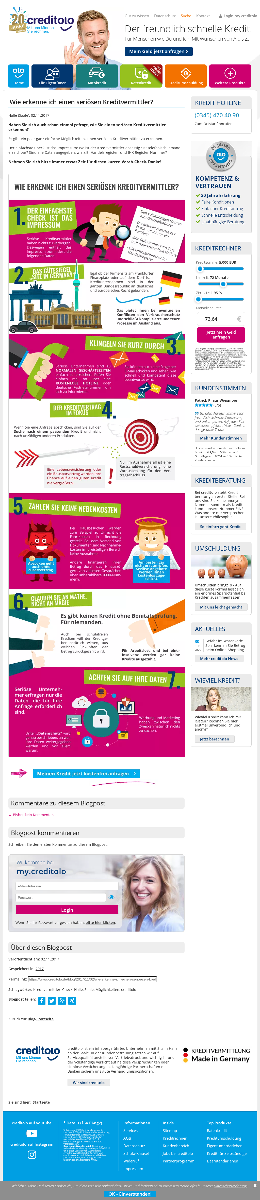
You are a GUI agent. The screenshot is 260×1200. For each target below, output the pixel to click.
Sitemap (170, 1130)
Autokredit (97, 82)
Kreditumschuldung (186, 82)
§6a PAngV (91, 1122)
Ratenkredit (141, 82)
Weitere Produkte (230, 82)
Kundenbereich (176, 1145)
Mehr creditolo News (219, 658)
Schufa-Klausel (136, 1153)
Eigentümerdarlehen (224, 1145)
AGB (127, 1138)
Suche (186, 15)
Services (130, 1130)
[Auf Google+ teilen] (61, 1000)
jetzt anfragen (157, 51)
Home (18, 82)
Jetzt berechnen (214, 738)
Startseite (41, 1102)
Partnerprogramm (178, 1160)
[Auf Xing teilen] (72, 1000)
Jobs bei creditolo (178, 1153)
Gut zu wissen (137, 15)
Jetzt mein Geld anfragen (221, 334)
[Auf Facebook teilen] (41, 1000)
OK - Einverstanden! (130, 1194)
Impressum (133, 1168)
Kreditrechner (175, 1138)
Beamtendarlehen (222, 1160)
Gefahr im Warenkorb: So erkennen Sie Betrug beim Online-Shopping (225, 645)
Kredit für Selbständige (227, 1153)
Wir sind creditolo (89, 1082)
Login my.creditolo (240, 15)
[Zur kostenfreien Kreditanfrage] (83, 785)
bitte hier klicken (100, 922)
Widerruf (131, 1160)
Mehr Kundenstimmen (221, 438)
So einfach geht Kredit (220, 526)
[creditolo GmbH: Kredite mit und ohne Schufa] (41, 32)
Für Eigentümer (52, 82)
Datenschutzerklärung (230, 1186)
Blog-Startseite (41, 1019)
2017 (40, 968)
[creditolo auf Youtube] (32, 1136)
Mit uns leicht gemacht (221, 607)
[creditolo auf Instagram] (32, 1157)
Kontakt (203, 15)
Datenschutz (165, 15)
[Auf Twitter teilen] (51, 1000)
